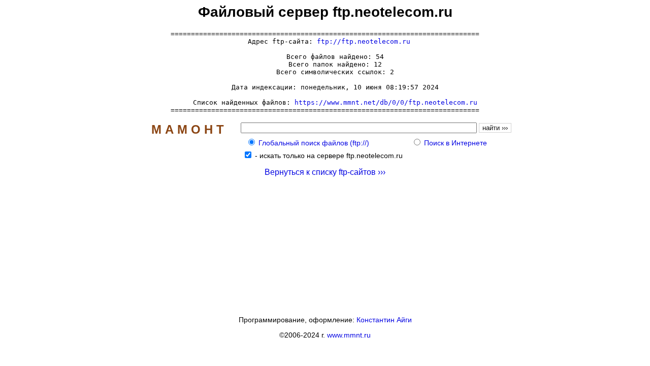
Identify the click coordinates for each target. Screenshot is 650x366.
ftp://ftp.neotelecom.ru (363, 41)
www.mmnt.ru (349, 335)
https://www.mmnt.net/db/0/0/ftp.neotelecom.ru (386, 102)
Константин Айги (384, 320)
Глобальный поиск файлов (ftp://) (313, 143)
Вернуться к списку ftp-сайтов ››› (325, 172)
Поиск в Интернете (455, 143)
